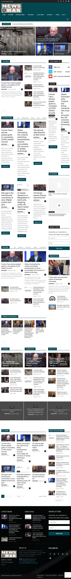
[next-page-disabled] (53, 220)
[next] (68, 24)
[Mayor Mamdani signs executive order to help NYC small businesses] (5, 390)
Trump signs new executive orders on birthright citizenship (58, 279)
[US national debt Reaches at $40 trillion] (17, 41)
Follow (67, 71)
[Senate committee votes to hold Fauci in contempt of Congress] (28, 104)
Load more (58, 500)
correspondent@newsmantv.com (28, 563)
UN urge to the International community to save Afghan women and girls (7, 199)
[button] (67, 19)
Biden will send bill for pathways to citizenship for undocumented (57, 215)
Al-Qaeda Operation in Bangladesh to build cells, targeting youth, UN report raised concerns (38, 76)
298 (19, 496)
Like (69, 67)
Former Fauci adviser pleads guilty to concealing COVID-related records (31, 24)
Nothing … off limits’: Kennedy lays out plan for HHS (40, 331)
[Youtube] (69, 1)
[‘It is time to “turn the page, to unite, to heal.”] (59, 410)
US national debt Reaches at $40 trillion (39, 132)
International (25, 118)
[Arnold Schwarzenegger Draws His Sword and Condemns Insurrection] (35, 410)
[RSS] (62, 554)
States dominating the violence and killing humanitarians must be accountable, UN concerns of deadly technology (23, 140)
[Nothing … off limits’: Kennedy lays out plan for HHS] (41, 323)
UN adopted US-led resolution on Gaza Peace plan (62, 472)
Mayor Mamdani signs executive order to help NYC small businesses (16, 389)
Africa (39, 44)
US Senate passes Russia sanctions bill (40, 195)
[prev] (65, 24)
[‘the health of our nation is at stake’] (12, 410)
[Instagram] (61, 1)
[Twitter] (63, 1)
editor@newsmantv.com (29, 559)
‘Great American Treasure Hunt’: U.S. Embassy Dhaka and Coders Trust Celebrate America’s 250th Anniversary (29, 333)
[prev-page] (2, 111)
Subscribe (67, 76)
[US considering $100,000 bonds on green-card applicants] (52, 298)
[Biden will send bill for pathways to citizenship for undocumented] (59, 205)
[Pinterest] (58, 554)
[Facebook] (58, 1)
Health (35, 247)
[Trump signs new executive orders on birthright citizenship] (59, 267)
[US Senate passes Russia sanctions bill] (28, 86)
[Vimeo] (66, 1)
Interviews (51, 191)
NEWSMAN (4, 89)
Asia (57, 48)
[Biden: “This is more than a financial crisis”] (59, 185)
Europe (44, 118)
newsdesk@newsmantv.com (27, 561)
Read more (6, 166)
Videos (11, 407)
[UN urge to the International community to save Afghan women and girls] (62, 49)
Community (41, 36)
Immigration (43, 247)
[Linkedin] (54, 554)
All (18, 118)
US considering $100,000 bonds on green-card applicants (62, 298)
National (20, 247)
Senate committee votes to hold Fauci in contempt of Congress (39, 103)
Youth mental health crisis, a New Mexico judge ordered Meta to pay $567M (58, 360)
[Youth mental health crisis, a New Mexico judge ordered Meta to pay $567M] (28, 93)
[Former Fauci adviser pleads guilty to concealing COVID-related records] (53, 35)
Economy (28, 247)
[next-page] (5, 111)
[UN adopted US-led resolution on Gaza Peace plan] (52, 472)
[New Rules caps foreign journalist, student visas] (52, 307)
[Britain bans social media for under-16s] (52, 394)
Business (4, 49)
